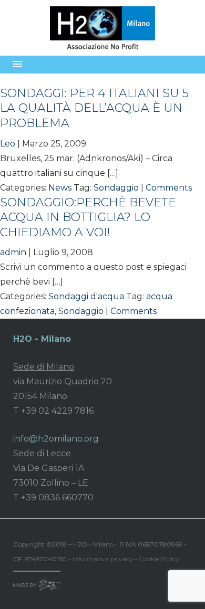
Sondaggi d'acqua (86, 296)
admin (13, 252)
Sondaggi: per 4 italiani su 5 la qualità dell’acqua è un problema (94, 108)
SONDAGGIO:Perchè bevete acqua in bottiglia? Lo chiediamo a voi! (88, 217)
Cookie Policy (159, 559)
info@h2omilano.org (56, 439)
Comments (169, 188)
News (59, 188)
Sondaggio (116, 188)
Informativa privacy (103, 559)
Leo (7, 144)
